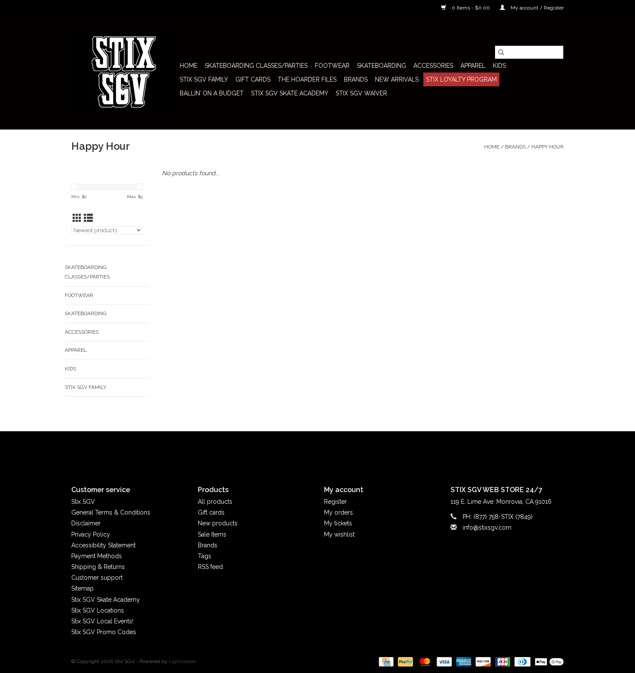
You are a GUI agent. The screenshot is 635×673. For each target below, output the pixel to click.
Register (335, 501)
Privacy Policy (90, 534)
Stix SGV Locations (97, 610)
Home (188, 65)
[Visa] (443, 662)
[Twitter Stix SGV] (302, 451)
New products (218, 523)
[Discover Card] (482, 662)
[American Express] (463, 662)
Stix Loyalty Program (461, 79)
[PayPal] (404, 662)
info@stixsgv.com (487, 527)
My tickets (338, 523)
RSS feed (210, 566)
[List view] (88, 218)
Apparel (473, 65)
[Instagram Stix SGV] (333, 451)
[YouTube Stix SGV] (317, 451)
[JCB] (501, 662)
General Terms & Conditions (110, 512)
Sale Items (212, 534)
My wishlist (339, 534)
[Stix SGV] (124, 72)
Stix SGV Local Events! (102, 621)
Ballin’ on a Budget (212, 93)
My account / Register (536, 8)
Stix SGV (83, 501)
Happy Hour (547, 147)
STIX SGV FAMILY (204, 79)
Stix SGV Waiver (361, 93)
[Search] (501, 52)
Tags (204, 556)
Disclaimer (86, 523)
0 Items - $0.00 (471, 8)
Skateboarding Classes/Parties (256, 65)
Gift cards (252, 79)
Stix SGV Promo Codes (103, 632)
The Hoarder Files (307, 79)
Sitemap (82, 588)
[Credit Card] (385, 662)
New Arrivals (397, 79)
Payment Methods (96, 556)
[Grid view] (77, 218)
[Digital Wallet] (548, 662)
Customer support (97, 577)
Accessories (433, 65)
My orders (338, 512)
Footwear (332, 65)
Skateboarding (381, 65)
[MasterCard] (424, 662)
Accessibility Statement (103, 545)
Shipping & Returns (98, 566)
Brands (356, 79)
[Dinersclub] (521, 662)
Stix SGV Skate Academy (289, 93)
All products (215, 501)
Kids (499, 65)
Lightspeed (182, 661)
